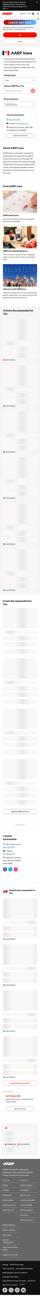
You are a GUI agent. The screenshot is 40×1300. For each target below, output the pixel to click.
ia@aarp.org (23, 123)
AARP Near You (8, 1210)
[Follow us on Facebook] (5, 869)
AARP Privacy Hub (16, 1264)
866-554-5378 (14, 119)
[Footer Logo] (20, 1163)
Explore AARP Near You (14, 86)
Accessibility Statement (24, 1268)
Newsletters (24, 1190)
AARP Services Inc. (26, 1220)
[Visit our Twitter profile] (10, 869)
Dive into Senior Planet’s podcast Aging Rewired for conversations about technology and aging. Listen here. (15, 5)
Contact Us (24, 1180)
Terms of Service (8, 1268)
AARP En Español (26, 1185)
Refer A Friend (25, 1195)
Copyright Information (10, 1277)
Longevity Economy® (10, 1255)
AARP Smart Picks (8, 1205)
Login (29, 13)
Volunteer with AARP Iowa (14, 289)
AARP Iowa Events (11, 215)
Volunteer (5, 1190)
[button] (38, 13)
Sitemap (5, 1264)
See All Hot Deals (20, 1109)
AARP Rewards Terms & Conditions (14, 1273)
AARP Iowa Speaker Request (15, 251)
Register (23, 13)
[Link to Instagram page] (16, 869)
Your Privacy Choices (9, 1285)
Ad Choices (32, 1281)
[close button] (38, 19)
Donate (5, 1185)
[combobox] (20, 91)
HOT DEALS (11, 1096)
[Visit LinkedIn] (23, 1290)
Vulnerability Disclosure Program (14, 1281)
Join (20, 35)
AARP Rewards (7, 1200)
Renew (20, 41)
